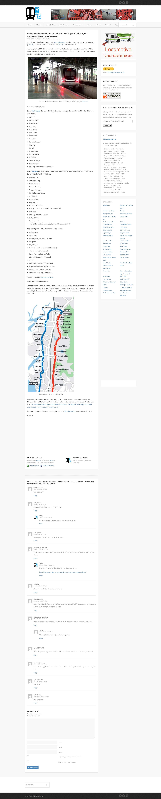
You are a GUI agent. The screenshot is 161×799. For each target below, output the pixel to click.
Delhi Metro (123, 227)
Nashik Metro (107, 263)
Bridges (122, 222)
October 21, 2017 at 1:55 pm (41, 549)
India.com (85, 101)
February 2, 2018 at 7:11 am (40, 601)
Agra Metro (106, 205)
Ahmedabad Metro (108, 211)
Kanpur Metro (107, 246)
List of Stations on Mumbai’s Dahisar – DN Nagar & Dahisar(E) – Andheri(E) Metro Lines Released (57, 35)
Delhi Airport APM (108, 227)
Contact (108, 25)
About (98, 25)
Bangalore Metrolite (126, 213)
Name (60, 743)
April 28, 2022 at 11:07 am (40, 681)
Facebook (123, 795)
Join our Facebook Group (127, 2)
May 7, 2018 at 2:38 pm (39, 649)
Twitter (51, 460)
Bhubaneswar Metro (109, 222)
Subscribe (107, 125)
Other (122, 265)
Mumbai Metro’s (59, 42)
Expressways (107, 233)
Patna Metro (106, 271)
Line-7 (60, 45)
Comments (56, 39)
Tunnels (105, 287)
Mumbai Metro (47, 39)
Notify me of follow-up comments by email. (69, 757)
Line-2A (30, 45)
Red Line (35, 171)
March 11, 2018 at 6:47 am (40, 618)
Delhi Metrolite (107, 230)
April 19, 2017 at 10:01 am (40, 489)
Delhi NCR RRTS (125, 230)
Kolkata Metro (107, 249)
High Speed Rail (107, 241)
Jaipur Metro (124, 243)
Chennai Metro (107, 224)
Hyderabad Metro (125, 241)
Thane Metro (107, 279)
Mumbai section (70, 411)
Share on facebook (48, 465)
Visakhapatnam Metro (109, 293)
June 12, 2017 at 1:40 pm (40, 504)
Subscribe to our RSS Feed (120, 2)
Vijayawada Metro (125, 290)
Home (29, 25)
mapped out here (47, 277)
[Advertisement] (61, 435)
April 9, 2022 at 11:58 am (40, 664)
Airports (122, 211)
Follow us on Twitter (123, 2)
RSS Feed (38, 460)
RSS (120, 795)
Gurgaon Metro (124, 233)
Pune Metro (106, 276)
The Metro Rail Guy (38, 796)
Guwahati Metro (108, 235)
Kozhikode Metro (125, 249)
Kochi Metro (124, 246)
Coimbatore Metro (125, 224)
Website (60, 752)
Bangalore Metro (108, 213)
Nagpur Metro (124, 257)
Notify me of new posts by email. (67, 762)
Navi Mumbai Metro (126, 263)
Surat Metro (123, 276)
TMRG (39, 39)
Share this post (34, 465)
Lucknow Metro (107, 252)
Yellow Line (36, 111)
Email (60, 747)
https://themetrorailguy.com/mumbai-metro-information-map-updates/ (62, 572)
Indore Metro (107, 243)
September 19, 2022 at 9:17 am (41, 696)
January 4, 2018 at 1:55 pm (40, 586)
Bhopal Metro (124, 216)
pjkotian (37, 662)
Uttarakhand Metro (126, 287)
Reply (35, 495)
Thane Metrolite (125, 279)
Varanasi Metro (107, 290)
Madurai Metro (124, 252)
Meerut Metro (107, 254)
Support (118, 25)
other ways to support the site (116, 72)
